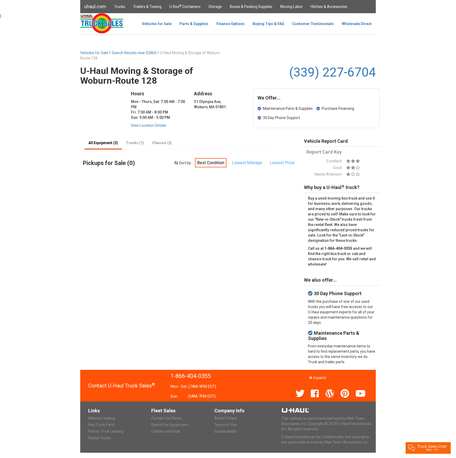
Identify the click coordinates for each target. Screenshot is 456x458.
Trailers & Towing (147, 6)
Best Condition (210, 162)
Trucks (119, 6)
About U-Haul (225, 418)
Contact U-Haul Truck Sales (121, 386)
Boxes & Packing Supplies (251, 6)
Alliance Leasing (101, 418)
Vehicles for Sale (157, 24)
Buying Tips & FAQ (268, 24)
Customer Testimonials (313, 24)
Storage (215, 6)
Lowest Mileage (247, 162)
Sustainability (225, 431)
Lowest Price (282, 162)
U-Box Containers (185, 6)
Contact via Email (165, 431)
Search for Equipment (169, 425)
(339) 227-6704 (332, 72)
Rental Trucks (99, 438)
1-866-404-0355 (190, 376)
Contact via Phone (166, 418)
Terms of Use (225, 425)
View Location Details (148, 125)
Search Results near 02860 (134, 53)
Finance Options (230, 24)
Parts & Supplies (193, 24)
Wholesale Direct (357, 24)
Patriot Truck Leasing (105, 431)
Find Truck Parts (101, 425)
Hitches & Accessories (329, 6)
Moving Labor (291, 6)
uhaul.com (95, 6)
